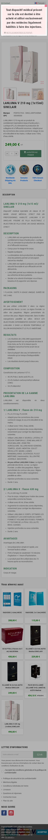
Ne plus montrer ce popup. (19, 33)
